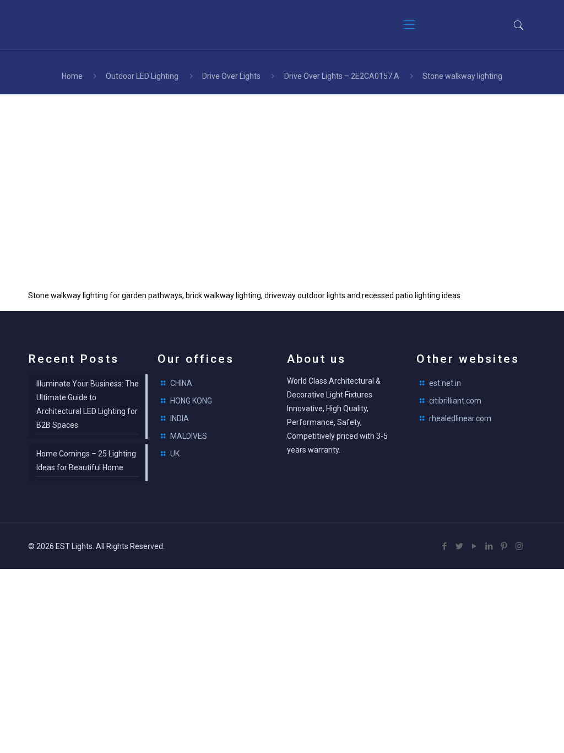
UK (175, 453)
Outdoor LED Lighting (142, 76)
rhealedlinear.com (460, 418)
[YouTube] (474, 546)
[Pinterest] (504, 546)
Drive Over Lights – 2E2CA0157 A (341, 76)
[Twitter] (459, 546)
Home (72, 76)
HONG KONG (191, 400)
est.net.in (445, 383)
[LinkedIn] (489, 546)
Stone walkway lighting (462, 76)
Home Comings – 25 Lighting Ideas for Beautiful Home (86, 460)
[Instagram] (519, 546)
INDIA (179, 418)
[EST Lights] (94, 25)
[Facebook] (445, 546)
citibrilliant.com (455, 400)
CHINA (181, 383)
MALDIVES (188, 436)
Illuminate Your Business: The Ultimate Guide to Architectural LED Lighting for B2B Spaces (87, 404)
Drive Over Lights (231, 76)
